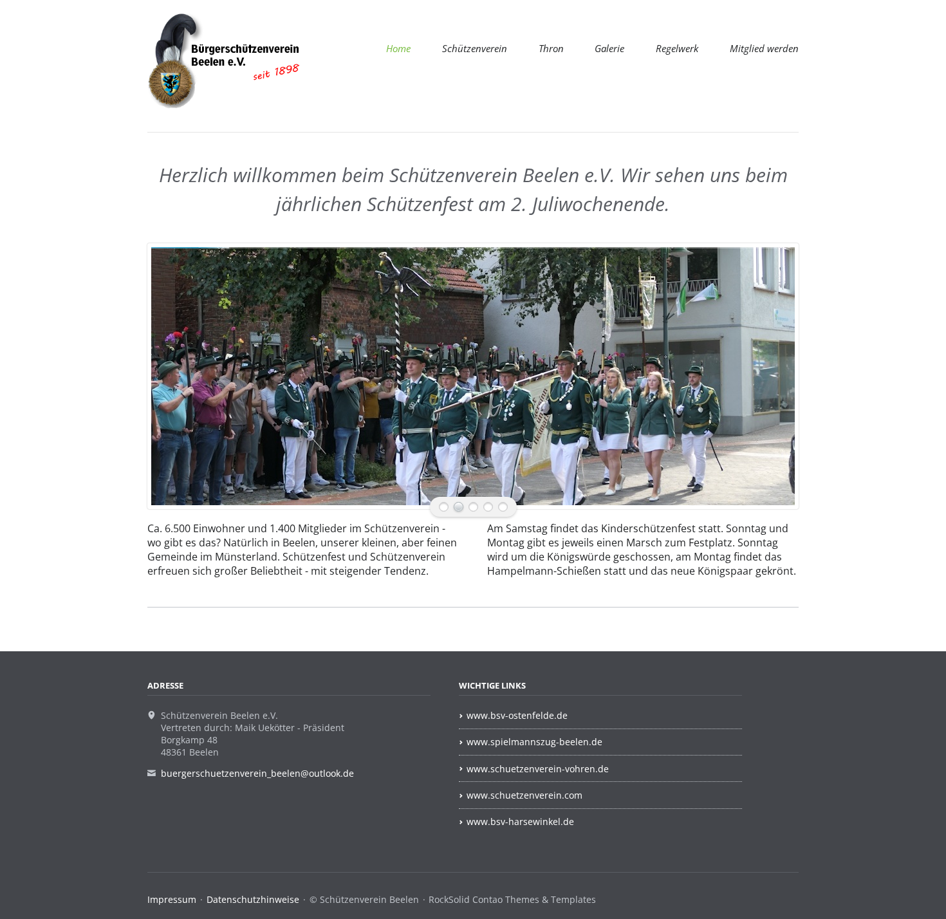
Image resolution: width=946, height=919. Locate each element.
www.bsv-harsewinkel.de (520, 821)
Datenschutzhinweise (253, 899)
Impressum (171, 899)
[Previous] (175, 375)
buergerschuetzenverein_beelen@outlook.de (257, 773)
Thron (551, 48)
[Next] (770, 375)
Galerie (609, 48)
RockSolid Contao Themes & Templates (512, 899)
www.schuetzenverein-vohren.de (538, 769)
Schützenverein (474, 48)
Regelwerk (677, 48)
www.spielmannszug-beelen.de (534, 742)
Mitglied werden (764, 48)
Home (398, 48)
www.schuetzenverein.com (524, 795)
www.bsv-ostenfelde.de (517, 715)
